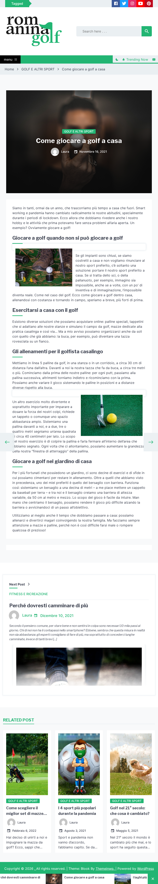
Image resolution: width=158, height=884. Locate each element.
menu (8, 59)
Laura (65, 151)
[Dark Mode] (117, 59)
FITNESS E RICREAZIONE (28, 594)
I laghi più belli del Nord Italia (107, 877)
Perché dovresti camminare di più (48, 606)
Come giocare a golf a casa (37, 877)
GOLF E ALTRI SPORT (79, 131)
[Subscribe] (154, 59)
